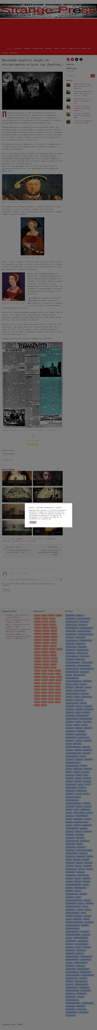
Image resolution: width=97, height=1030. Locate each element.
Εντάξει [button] (33, 522)
